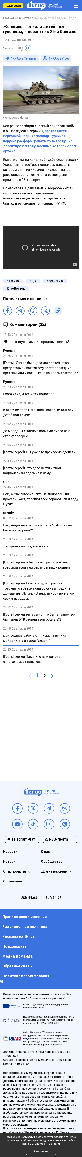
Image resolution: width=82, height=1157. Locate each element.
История (10, 861)
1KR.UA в (24, 58)
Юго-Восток (16, 288)
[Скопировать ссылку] (58, 310)
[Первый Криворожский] (44, 5)
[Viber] (32, 310)
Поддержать (13, 5)
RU (28, 48)
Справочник (13, 881)
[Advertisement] (41, 729)
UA (20, 48)
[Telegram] (20, 310)
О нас (45, 852)
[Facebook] (7, 310)
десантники (55, 281)
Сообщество (52, 861)
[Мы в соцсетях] (17, 808)
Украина (13, 281)
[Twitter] (45, 310)
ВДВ (32, 281)
